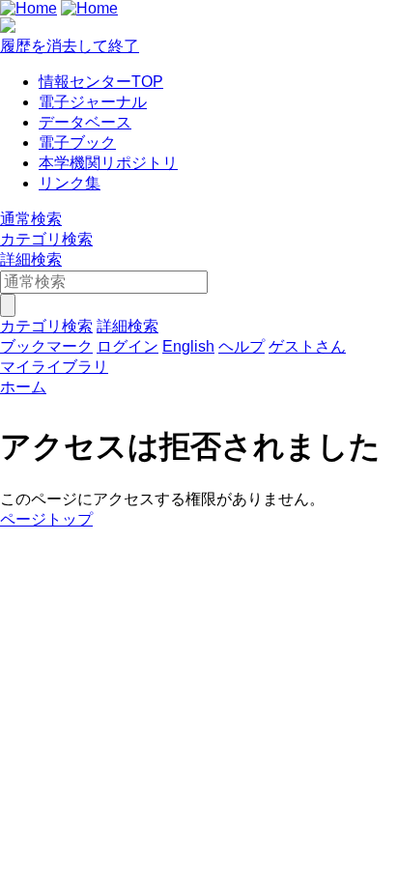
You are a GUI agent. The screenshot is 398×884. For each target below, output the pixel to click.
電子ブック (77, 142)
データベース (85, 122)
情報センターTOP (101, 81)
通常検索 (31, 219)
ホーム (23, 387)
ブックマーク (46, 346)
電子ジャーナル (93, 102)
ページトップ (46, 519)
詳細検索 (31, 259)
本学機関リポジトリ (108, 163)
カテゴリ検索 (46, 239)
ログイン (127, 346)
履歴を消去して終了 (69, 46)
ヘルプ (241, 346)
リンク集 (69, 183)
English (188, 346)
